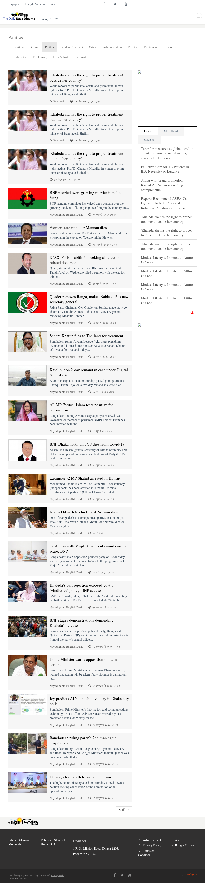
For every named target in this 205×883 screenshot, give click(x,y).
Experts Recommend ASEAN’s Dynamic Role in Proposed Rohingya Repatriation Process (164, 203)
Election (133, 47)
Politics (49, 47)
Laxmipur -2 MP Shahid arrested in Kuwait (85, 478)
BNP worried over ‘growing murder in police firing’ (86, 195)
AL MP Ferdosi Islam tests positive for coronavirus (81, 407)
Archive (180, 840)
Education (20, 57)
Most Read (171, 131)
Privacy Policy (152, 845)
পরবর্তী (124, 809)
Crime (35, 47)
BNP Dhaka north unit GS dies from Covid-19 (87, 444)
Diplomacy (40, 57)
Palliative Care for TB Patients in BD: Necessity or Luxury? (165, 169)
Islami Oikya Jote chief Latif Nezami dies (84, 512)
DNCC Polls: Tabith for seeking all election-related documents (86, 260)
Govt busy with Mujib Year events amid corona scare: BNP (88, 548)
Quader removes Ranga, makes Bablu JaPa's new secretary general (89, 299)
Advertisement (152, 840)
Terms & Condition (146, 852)
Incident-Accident (71, 47)
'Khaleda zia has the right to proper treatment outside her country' (86, 77)
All (192, 312)
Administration (112, 47)
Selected (149, 139)
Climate (82, 57)
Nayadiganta (191, 874)
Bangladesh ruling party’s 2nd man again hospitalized (83, 740)
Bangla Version (185, 845)
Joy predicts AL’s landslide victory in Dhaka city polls (89, 701)
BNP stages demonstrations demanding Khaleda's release (81, 622)
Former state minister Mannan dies (78, 227)
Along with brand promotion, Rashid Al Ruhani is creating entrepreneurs (162, 185)
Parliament (151, 47)
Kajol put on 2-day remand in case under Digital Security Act (89, 372)
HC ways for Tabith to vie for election (80, 777)
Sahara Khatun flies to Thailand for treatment (86, 335)
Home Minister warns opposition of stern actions (83, 662)
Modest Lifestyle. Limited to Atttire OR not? (167, 259)
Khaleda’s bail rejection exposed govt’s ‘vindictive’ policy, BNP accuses (81, 587)
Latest (148, 131)
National (19, 47)
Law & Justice (62, 57)
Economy (170, 47)
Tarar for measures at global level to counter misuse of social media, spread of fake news (167, 153)
